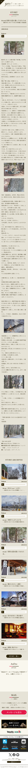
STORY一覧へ (14, 656)
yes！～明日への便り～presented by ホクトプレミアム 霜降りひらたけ (14, 760)
